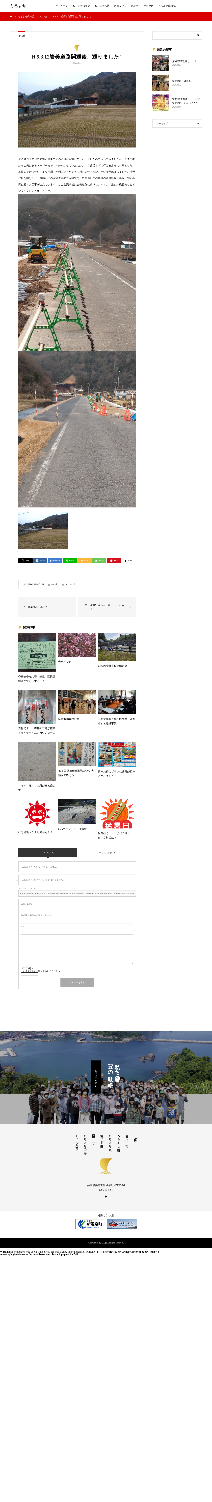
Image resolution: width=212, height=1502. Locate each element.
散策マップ (120, 5)
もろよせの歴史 (81, 5)
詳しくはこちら (96, 1077)
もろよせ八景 (102, 5)
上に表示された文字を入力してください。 (41, 971)
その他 (21, 35)
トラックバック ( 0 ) (106, 853)
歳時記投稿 (39, 584)
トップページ (60, 5)
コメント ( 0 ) (47, 852)
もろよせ (18, 5)
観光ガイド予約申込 (142, 5)
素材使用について (127, 1139)
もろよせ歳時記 (167, 5)
